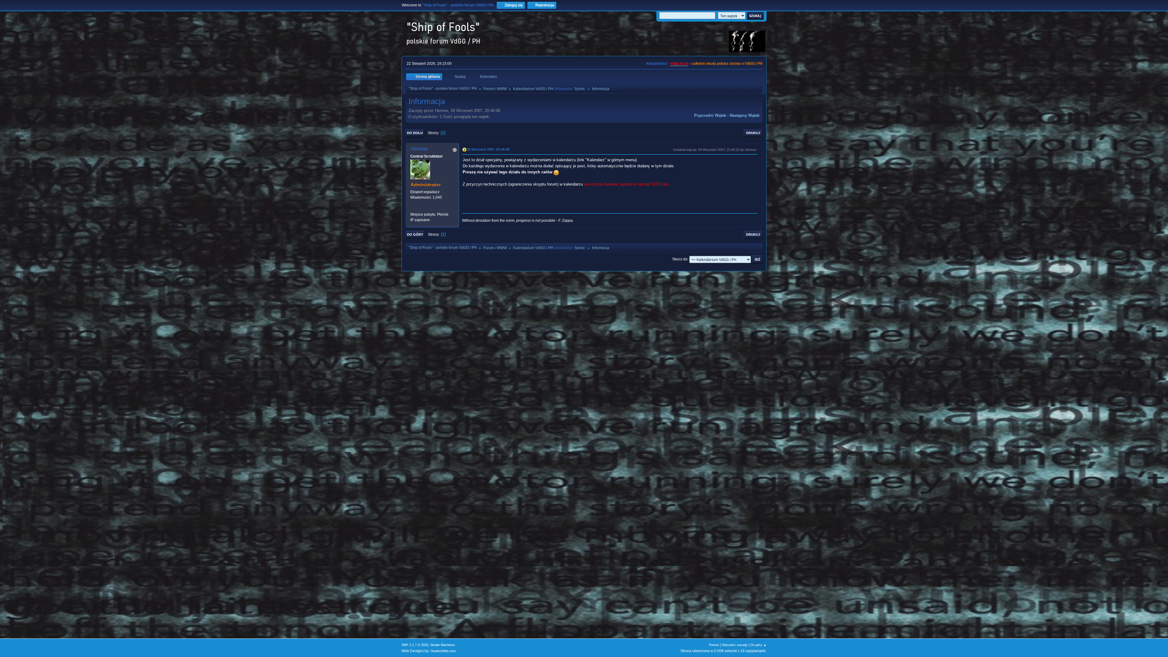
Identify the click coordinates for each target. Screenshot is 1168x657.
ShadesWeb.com (443, 651)
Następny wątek (745, 115)
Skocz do (679, 259)
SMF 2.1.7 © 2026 (414, 645)
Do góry (415, 234)
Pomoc (714, 645)
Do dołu (415, 133)
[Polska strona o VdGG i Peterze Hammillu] (412, 209)
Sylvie (579, 89)
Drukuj (753, 133)
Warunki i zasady (735, 645)
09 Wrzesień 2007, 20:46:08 (488, 149)
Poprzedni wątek (710, 115)
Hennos (419, 149)
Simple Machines (442, 645)
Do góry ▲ (758, 645)
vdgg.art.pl (679, 63)
